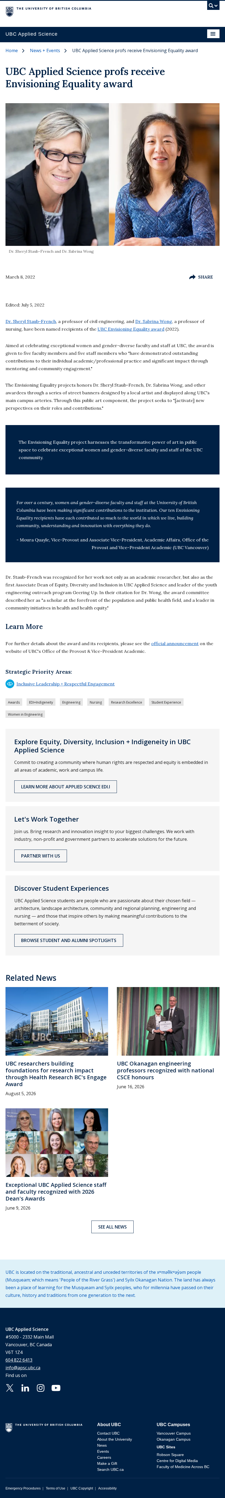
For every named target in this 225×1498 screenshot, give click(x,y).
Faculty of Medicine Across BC (183, 1467)
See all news (112, 1227)
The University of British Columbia (80, 11)
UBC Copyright (82, 1488)
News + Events (45, 50)
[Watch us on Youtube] (56, 1387)
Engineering (71, 702)
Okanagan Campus (173, 1439)
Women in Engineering (25, 714)
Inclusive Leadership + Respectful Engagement (60, 684)
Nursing (96, 702)
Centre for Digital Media (177, 1460)
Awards (14, 702)
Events (103, 1451)
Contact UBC (108, 1433)
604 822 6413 (18, 1360)
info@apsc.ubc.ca (22, 1368)
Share (205, 277)
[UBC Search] (213, 7)
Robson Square (170, 1454)
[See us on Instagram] (40, 1387)
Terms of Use (55, 1488)
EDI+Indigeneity (41, 702)
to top (208, 1484)
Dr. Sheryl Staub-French (30, 321)
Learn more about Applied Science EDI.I (65, 787)
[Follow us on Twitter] (9, 1387)
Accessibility (107, 1488)
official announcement (175, 643)
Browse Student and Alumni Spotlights (68, 940)
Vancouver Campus (174, 1433)
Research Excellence (126, 702)
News (102, 1445)
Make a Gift (107, 1463)
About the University (114, 1439)
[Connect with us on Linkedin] (25, 1387)
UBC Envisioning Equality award (130, 329)
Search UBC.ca (110, 1469)
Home (11, 50)
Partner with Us (40, 856)
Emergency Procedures (23, 1488)
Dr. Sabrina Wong (153, 321)
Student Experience (166, 702)
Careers (104, 1457)
